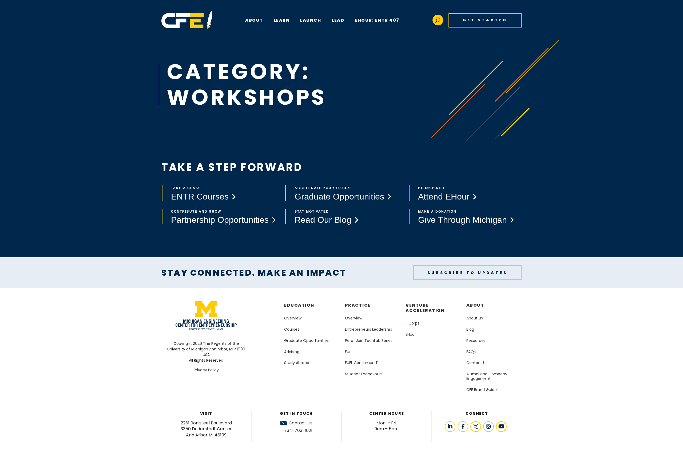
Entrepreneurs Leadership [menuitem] (368, 329)
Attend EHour (444, 196)
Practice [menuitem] (358, 305)
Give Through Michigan (462, 220)
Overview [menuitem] (292, 318)
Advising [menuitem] (291, 351)
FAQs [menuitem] (471, 351)
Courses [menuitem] (291, 329)
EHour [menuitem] (411, 334)
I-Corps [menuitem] (412, 323)
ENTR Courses (200, 196)
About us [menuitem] (474, 318)
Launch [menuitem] (310, 20)
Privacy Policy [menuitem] (206, 370)
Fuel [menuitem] (348, 351)
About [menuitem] (475, 305)
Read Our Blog (323, 220)
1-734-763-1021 (296, 430)
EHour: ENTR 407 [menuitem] (377, 20)
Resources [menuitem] (476, 340)
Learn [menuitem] (282, 20)
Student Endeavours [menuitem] (364, 374)
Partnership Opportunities (220, 220)
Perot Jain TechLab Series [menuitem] (368, 340)
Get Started (485, 20)
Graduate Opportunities (339, 196)
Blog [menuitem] (470, 329)
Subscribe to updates (467, 272)
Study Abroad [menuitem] (296, 362)
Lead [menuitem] (338, 20)
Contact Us (300, 423)
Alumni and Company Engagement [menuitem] (486, 376)
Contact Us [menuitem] (476, 362)
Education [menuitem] (299, 305)
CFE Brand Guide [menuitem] (481, 389)
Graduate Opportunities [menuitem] (306, 340)
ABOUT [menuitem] (254, 20)
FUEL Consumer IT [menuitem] (361, 362)
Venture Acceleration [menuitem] (425, 307)
